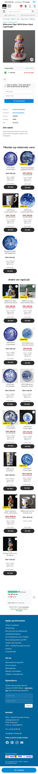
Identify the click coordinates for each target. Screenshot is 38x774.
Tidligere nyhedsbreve (14, 674)
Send (29, 706)
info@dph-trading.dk (13, 733)
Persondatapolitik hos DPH (16, 640)
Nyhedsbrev (11, 681)
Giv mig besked (20, 101)
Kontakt (9, 712)
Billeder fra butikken (13, 671)
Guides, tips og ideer (13, 643)
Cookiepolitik (10, 652)
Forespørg (20, 770)
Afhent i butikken (12, 625)
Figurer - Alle (15, 19)
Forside (7, 19)
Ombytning (9, 628)
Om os (8, 658)
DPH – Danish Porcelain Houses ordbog (17, 647)
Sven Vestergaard (18, 113)
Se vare (10, 187)
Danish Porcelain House (10, 6)
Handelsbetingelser (13, 634)
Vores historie (10, 665)
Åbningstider (10, 668)
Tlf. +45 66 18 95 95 (12, 729)
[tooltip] (10, 168)
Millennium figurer (3, 18)
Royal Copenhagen (19, 109)
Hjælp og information (15, 621)
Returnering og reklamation (16, 631)
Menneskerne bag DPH (14, 662)
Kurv (35, 7)
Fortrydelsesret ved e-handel (16, 637)
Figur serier (24, 19)
